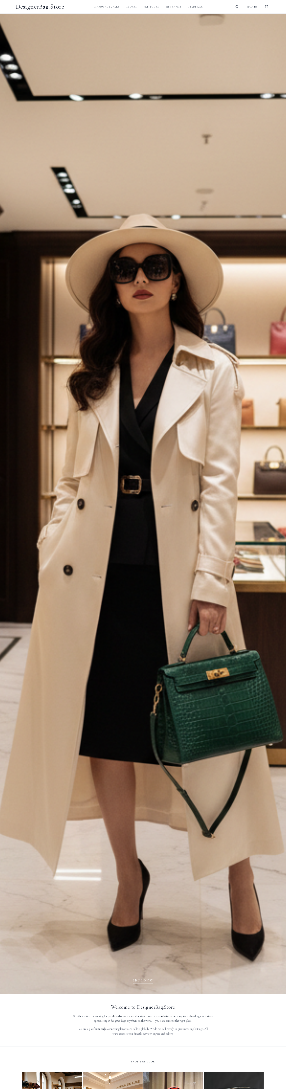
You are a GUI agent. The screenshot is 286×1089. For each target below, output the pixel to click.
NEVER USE (174, 6)
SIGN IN (252, 6)
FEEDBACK (195, 6)
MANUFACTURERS (107, 6)
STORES (131, 6)
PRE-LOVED (151, 6)
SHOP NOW (143, 980)
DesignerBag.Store (40, 6)
